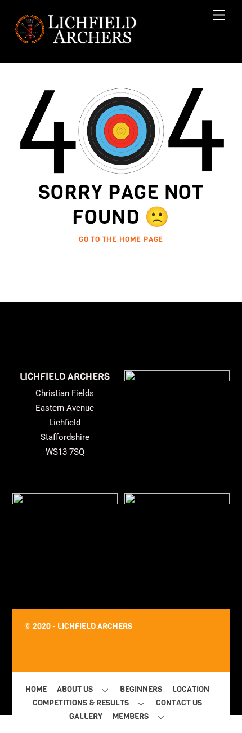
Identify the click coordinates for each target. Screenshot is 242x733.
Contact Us (179, 703)
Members (131, 716)
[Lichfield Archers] (75, 42)
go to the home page (121, 239)
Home (36, 689)
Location (190, 689)
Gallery (85, 716)
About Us (75, 689)
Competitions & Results (81, 703)
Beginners (141, 689)
